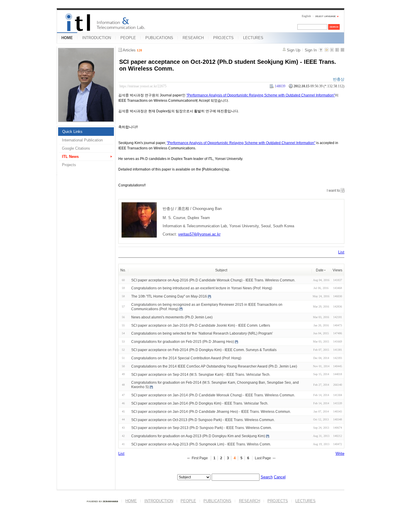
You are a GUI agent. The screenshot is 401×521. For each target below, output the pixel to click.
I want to (333, 190)
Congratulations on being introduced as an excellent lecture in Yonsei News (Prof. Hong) (201, 288)
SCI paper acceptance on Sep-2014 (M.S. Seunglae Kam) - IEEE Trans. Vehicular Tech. (200, 374)
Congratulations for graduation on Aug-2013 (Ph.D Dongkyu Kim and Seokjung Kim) (198, 436)
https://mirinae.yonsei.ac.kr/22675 (142, 86)
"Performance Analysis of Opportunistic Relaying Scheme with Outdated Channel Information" (260, 95)
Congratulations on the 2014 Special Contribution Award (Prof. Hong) (186, 358)
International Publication (82, 140)
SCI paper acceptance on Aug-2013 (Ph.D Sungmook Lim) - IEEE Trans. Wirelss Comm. (201, 444)
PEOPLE (128, 38)
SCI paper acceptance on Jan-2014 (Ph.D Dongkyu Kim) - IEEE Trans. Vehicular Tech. (199, 403)
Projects (69, 165)
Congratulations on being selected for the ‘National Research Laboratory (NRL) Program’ (202, 333)
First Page (200, 458)
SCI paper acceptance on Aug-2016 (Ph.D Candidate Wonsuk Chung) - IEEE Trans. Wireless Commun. (213, 280)
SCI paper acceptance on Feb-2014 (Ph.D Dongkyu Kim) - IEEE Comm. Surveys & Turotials (204, 350)
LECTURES (253, 38)
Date (320, 270)
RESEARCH (193, 38)
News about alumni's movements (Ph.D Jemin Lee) (172, 317)
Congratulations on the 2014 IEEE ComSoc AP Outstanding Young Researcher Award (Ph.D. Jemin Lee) (214, 366)
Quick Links (72, 131)
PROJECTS (223, 38)
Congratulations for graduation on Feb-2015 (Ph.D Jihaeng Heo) (182, 342)
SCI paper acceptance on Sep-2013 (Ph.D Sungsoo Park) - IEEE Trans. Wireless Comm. (201, 428)
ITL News (70, 156)
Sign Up (293, 50)
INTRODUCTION (96, 38)
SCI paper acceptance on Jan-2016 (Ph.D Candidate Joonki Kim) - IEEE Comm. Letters (200, 325)
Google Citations (76, 148)
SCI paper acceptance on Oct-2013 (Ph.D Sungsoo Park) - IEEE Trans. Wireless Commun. (203, 420)
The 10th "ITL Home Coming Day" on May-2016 (169, 296)
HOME (67, 38)
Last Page (263, 458)
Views (337, 270)
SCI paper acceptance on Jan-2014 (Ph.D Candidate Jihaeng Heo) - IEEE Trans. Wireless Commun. (211, 412)
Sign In (311, 50)
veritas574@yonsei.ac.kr (199, 234)
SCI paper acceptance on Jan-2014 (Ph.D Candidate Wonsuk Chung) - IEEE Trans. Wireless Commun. (213, 395)
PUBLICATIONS (159, 38)
